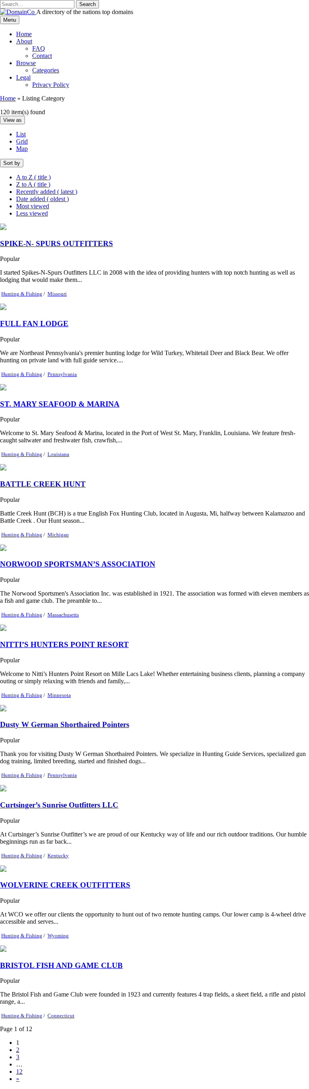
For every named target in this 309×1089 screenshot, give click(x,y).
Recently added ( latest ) (46, 191)
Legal (23, 77)
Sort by (11, 163)
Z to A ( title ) (33, 184)
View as (12, 120)
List (21, 134)
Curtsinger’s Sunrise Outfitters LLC (59, 805)
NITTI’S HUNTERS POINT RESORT (64, 644)
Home (24, 34)
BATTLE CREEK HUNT (43, 484)
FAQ (38, 48)
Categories (45, 70)
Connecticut (60, 1016)
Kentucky (58, 856)
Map (22, 148)
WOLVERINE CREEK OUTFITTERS (65, 885)
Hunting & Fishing (21, 294)
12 (19, 1071)
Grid (22, 141)
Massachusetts (63, 615)
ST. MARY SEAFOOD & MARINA (59, 404)
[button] (87, 4)
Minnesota (59, 695)
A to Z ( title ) (33, 177)
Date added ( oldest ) (42, 198)
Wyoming (58, 936)
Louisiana (58, 454)
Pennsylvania (62, 374)
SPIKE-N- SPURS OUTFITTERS (56, 243)
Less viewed (32, 213)
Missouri (57, 294)
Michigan (58, 535)
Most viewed (32, 206)
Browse (26, 63)
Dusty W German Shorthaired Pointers (64, 724)
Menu (9, 20)
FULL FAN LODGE (34, 323)
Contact (42, 55)
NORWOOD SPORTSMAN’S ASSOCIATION (77, 564)
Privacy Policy (50, 84)
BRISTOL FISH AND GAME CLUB (61, 965)
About (24, 41)
